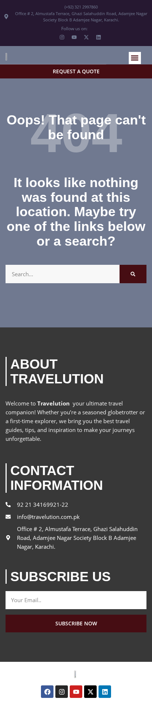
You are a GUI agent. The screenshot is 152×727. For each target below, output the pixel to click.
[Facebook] (47, 691)
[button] (135, 58)
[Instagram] (61, 691)
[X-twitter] (90, 691)
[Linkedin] (105, 691)
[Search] (133, 274)
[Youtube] (76, 691)
